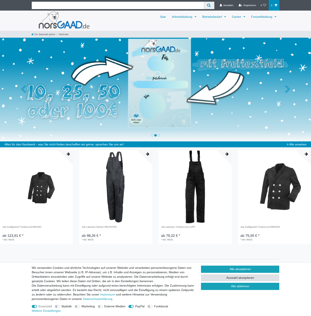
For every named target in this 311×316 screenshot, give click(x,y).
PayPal (139, 306)
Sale (163, 16)
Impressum (107, 294)
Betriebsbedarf (212, 16)
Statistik (66, 306)
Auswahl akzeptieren (240, 277)
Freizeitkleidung (262, 16)
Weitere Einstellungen (46, 310)
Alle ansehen (298, 144)
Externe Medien (114, 306)
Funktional (161, 306)
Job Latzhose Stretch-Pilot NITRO (99, 227)
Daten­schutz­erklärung (97, 299)
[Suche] (209, 5)
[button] (23, 89)
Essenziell (45, 306)
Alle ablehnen (240, 286)
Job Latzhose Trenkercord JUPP (178, 227)
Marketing (88, 306)
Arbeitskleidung (182, 16)
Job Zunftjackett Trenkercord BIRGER (260, 227)
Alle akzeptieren (240, 269)
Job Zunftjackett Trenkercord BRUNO (21, 227)
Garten (237, 16)
